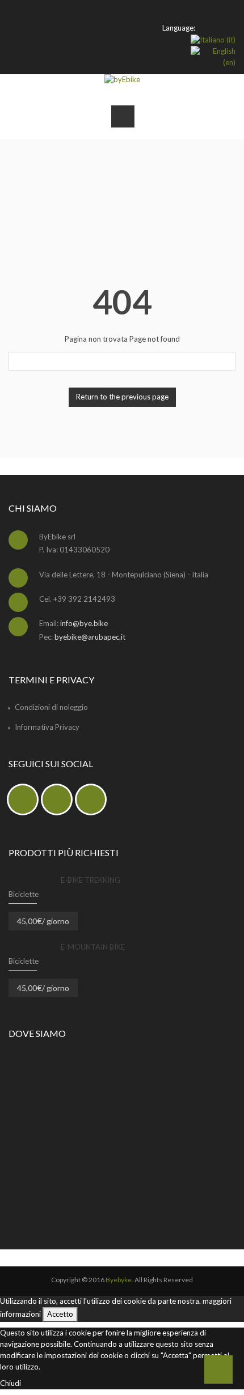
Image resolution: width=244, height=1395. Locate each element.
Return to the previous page (122, 396)
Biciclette (24, 894)
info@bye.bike (84, 623)
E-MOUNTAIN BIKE (93, 946)
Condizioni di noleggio (51, 707)
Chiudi (10, 1383)
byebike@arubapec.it (89, 636)
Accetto (60, 1314)
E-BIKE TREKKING (90, 879)
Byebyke (119, 1279)
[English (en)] (213, 56)
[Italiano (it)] (213, 39)
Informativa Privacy (47, 726)
